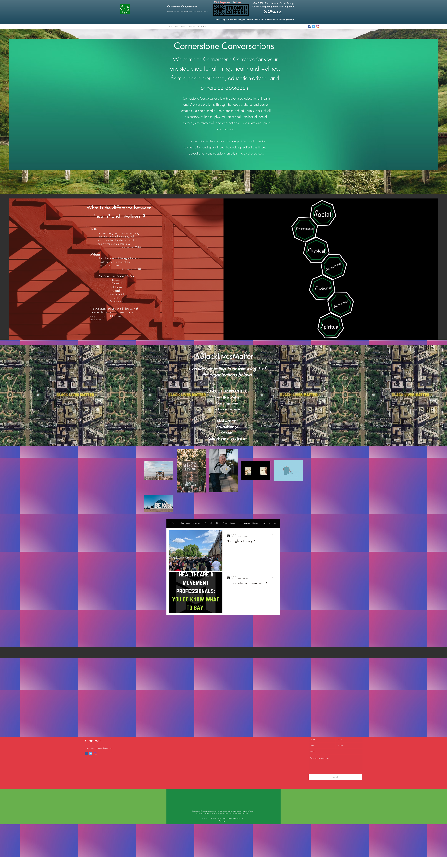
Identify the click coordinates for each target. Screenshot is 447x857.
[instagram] (317, 26)
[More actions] (273, 535)
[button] (275, 524)
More (264, 523)
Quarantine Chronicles (190, 523)
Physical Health (211, 523)
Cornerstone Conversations (182, 6)
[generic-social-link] (309, 26)
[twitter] (313, 26)
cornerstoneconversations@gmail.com (98, 705)
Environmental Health (248, 523)
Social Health (229, 523)
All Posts (172, 523)
